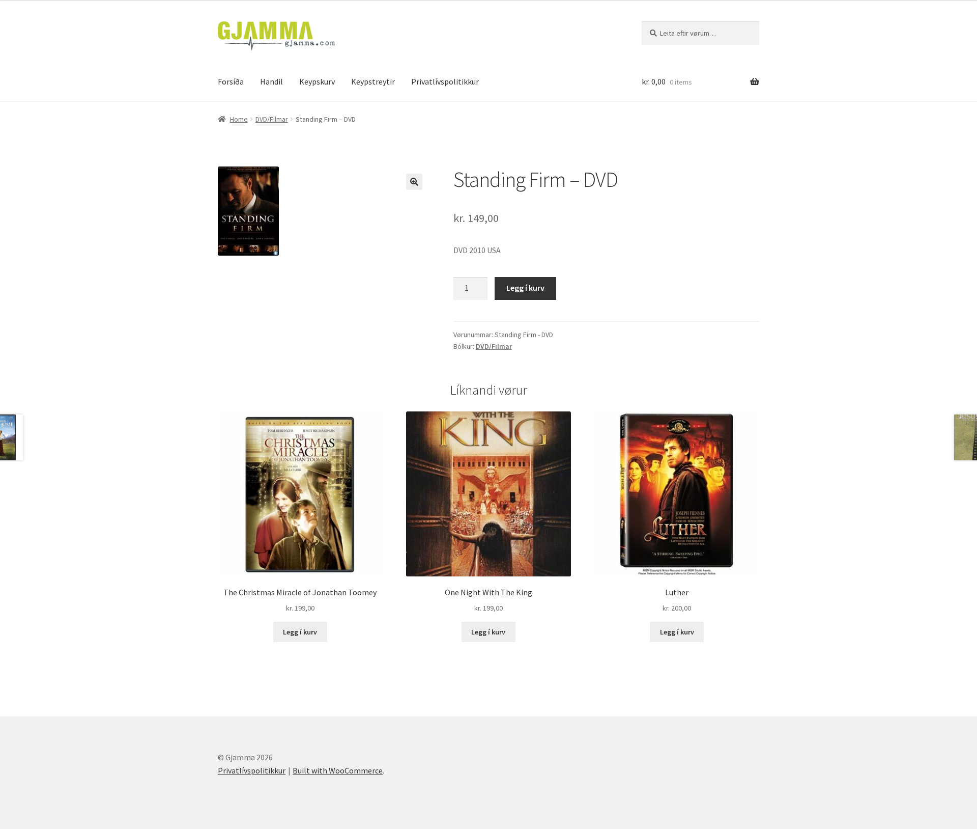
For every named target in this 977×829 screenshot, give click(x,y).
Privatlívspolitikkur (445, 81)
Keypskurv (317, 81)
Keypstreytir (373, 81)
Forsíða (231, 81)
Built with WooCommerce (338, 770)
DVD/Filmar (271, 119)
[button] (414, 182)
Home (239, 119)
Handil (271, 81)
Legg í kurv (525, 288)
